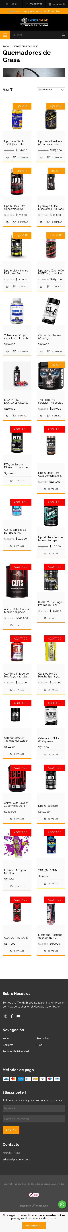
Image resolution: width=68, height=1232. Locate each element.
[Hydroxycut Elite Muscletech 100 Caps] (41, 222)
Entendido (34, 1225)
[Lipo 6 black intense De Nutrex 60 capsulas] (7, 287)
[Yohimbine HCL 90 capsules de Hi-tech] (7, 351)
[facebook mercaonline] (11, 1016)
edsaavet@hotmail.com (16, 1159)
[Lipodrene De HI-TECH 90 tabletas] (7, 157)
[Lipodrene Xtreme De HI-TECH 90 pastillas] (41, 287)
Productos (43, 1038)
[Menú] (5, 35)
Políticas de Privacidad (16, 1051)
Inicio (6, 46)
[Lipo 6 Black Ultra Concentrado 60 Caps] (7, 222)
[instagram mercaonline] (6, 1016)
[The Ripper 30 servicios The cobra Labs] (41, 416)
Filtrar (6, 89)
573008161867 (11, 1153)
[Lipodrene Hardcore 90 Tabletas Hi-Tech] (41, 157)
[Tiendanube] (34, 1206)
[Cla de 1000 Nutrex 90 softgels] (41, 351)
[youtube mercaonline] (18, 1016)
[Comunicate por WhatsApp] (62, 1204)
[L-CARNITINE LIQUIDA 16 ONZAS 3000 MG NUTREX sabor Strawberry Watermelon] (7, 416)
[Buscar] (63, 34)
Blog (39, 1044)
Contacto (8, 1044)
